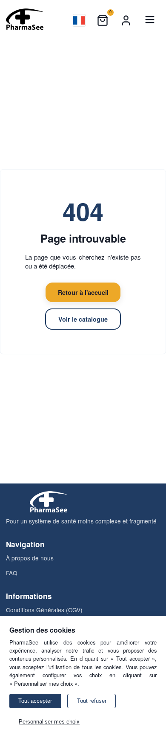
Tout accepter (35, 701)
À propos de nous (30, 558)
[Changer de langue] (79, 20)
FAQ (11, 572)
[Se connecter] (126, 20)
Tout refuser (91, 701)
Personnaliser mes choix (49, 721)
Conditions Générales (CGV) (44, 609)
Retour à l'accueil (83, 292)
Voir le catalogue (83, 319)
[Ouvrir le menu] (150, 20)
